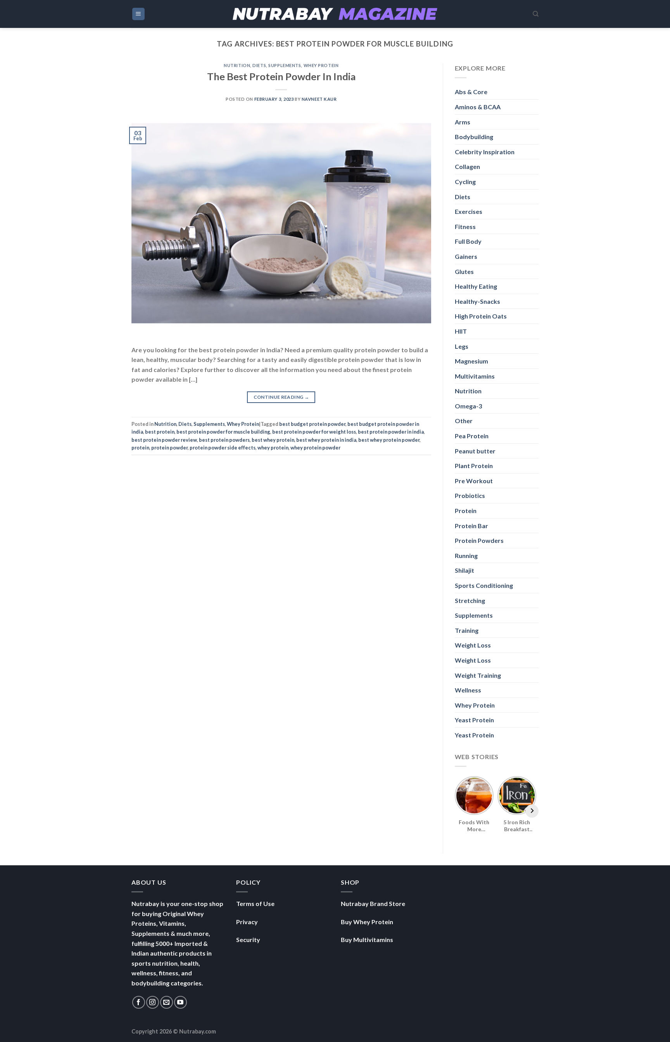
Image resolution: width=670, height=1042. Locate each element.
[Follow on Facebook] (138, 1002)
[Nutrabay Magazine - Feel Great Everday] (335, 14)
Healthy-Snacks (477, 301)
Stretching (470, 600)
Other (464, 420)
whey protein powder (315, 447)
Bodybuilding (474, 136)
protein (140, 447)
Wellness (468, 690)
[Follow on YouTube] (180, 1002)
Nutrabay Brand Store (373, 903)
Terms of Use (255, 903)
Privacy (247, 921)
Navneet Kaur (319, 99)
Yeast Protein (474, 719)
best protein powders (224, 440)
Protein (466, 510)
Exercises (468, 211)
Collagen (467, 166)
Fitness (465, 226)
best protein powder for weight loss (314, 432)
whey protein (272, 447)
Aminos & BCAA (478, 106)
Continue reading (281, 397)
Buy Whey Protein (367, 921)
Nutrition (237, 65)
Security (248, 939)
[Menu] (138, 14)
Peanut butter (475, 451)
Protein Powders (479, 540)
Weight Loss (473, 645)
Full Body (468, 241)
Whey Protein (321, 65)
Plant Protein (474, 465)
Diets (259, 65)
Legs (461, 346)
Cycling (465, 181)
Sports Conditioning (484, 585)
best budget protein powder (312, 424)
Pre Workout (474, 480)
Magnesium (471, 361)
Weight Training (478, 675)
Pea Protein (472, 435)
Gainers (466, 256)
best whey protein (273, 440)
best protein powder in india (391, 432)
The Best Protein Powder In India (281, 76)
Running (466, 555)
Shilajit (464, 570)
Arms (462, 122)
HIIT (461, 331)
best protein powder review (164, 440)
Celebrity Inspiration (485, 151)
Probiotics (470, 495)
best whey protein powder (389, 440)
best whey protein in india (326, 440)
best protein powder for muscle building (223, 432)
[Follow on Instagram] (152, 1002)
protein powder (169, 447)
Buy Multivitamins (367, 939)
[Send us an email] (166, 1002)
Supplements (284, 65)
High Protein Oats (481, 316)
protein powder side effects (223, 447)
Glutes (464, 271)
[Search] (536, 14)
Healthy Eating (476, 286)
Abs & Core (471, 91)
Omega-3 (468, 406)
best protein (159, 432)
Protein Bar (471, 525)
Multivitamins (475, 376)
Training (466, 630)
